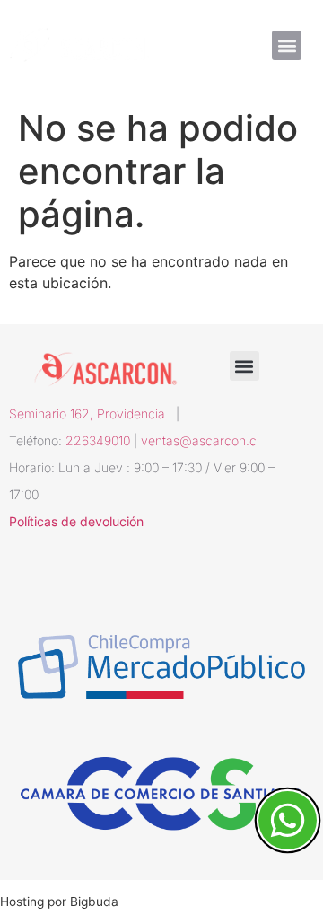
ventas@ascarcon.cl (200, 440)
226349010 (97, 440)
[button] (286, 45)
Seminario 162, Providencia (92, 413)
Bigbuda (94, 901)
